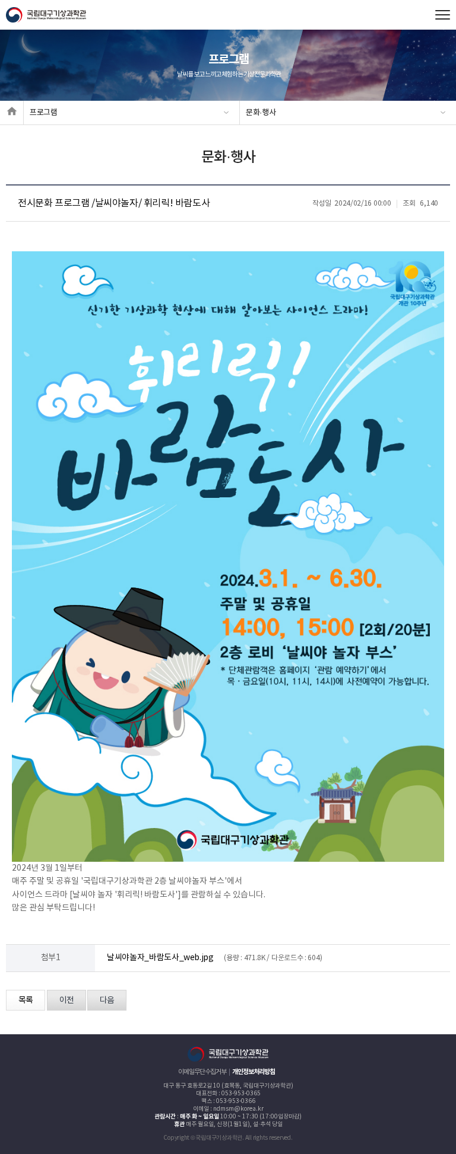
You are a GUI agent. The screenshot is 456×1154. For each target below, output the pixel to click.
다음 (107, 1000)
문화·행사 (261, 112)
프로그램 (44, 112)
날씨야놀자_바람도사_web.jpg (160, 958)
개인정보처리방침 (253, 1072)
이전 (66, 1000)
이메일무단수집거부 (202, 1072)
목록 (25, 1000)
